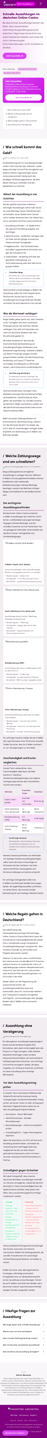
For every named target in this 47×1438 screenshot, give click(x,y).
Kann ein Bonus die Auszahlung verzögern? (21, 1352)
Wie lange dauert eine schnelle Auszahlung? (21, 1325)
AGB (25, 1420)
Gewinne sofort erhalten (14, 1433)
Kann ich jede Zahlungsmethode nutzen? (20, 1338)
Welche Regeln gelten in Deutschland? (22, 121)
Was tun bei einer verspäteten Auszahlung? (21, 1345)
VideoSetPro (32, 1409)
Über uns (13, 1420)
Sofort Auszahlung (24, 4)
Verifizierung (24, 1415)
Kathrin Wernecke (23, 1375)
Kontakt (20, 1420)
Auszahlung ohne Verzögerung (19, 125)
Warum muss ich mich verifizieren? (17, 1331)
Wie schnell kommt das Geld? (19, 110)
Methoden (14, 1415)
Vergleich (33, 1415)
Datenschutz (32, 1420)
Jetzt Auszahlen (13, 56)
